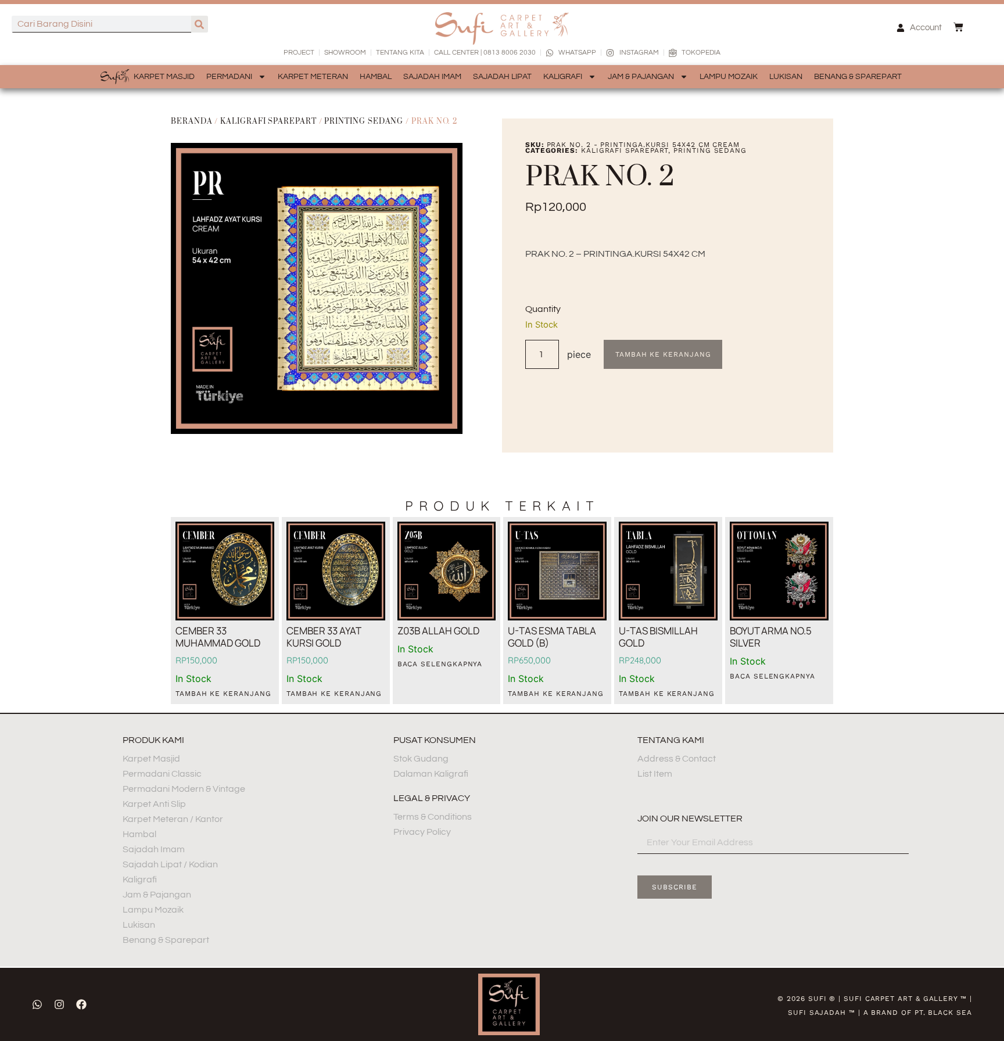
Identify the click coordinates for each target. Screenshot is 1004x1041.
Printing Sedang (363, 121)
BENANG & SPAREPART (858, 77)
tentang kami (670, 740)
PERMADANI (229, 77)
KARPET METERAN (313, 77)
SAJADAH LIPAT (502, 77)
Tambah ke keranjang (663, 354)
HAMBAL (376, 77)
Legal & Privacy (431, 798)
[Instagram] (59, 1004)
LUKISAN (785, 77)
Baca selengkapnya (440, 664)
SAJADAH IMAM (432, 77)
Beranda (191, 121)
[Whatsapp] (37, 1004)
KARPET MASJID (164, 77)
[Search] (199, 24)
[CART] (958, 27)
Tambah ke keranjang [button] (223, 694)
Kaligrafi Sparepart (268, 121)
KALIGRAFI (562, 77)
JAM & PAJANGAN (641, 77)
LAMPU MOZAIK (729, 77)
